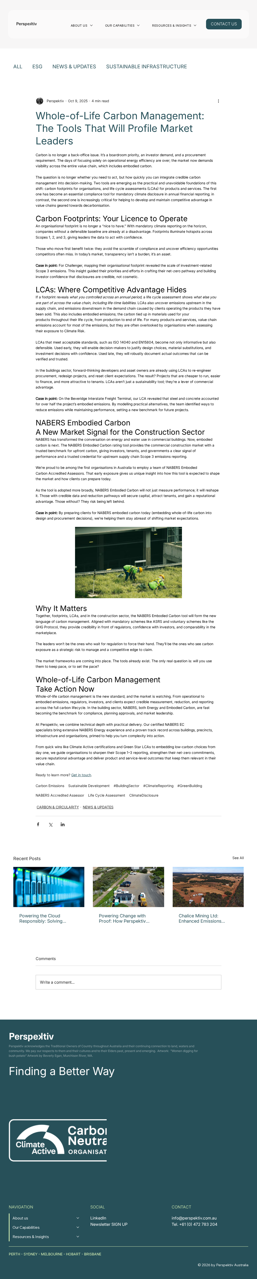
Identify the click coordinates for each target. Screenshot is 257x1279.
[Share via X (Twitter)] (50, 824)
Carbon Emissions (50, 786)
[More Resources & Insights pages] (195, 25)
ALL (17, 67)
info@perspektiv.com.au (194, 1217)
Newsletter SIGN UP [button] (108, 1224)
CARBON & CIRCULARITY (58, 807)
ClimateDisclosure (143, 795)
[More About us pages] (91, 25)
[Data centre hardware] (49, 887)
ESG (37, 67)
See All (238, 858)
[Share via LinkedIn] (62, 824)
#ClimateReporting (158, 786)
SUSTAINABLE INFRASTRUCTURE (146, 67)
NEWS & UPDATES (74, 67)
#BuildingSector (126, 786)
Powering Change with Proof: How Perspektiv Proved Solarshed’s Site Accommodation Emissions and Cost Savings (127, 918)
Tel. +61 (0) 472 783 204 (194, 1224)
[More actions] (218, 101)
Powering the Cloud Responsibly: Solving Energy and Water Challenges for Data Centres (48, 918)
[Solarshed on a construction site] (128, 887)
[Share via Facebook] (38, 824)
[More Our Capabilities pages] (138, 25)
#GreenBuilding (189, 786)
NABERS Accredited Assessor (60, 795)
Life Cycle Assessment (106, 795)
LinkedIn (98, 1217)
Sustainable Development (89, 786)
